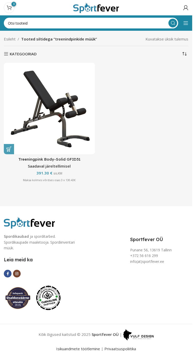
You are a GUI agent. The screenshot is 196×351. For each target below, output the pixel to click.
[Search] (172, 23)
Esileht (10, 39)
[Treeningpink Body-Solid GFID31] (49, 108)
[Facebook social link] (7, 273)
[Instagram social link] (17, 273)
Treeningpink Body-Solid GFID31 (49, 159)
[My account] (186, 8)
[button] (9, 149)
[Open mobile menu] (186, 23)
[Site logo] (96, 7)
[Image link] (29, 222)
